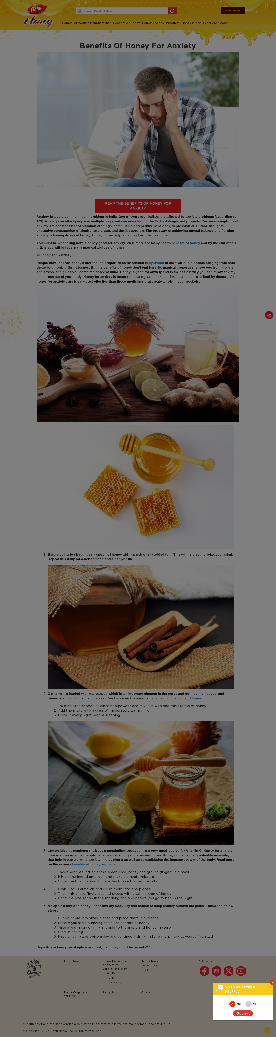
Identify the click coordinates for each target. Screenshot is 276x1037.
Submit (243, 1013)
